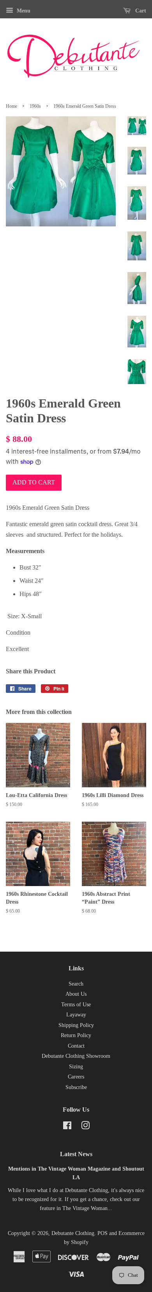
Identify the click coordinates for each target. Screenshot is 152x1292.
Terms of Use (76, 1004)
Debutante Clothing (72, 1233)
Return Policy (76, 1035)
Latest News (76, 1154)
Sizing (76, 1067)
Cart (140, 11)
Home (11, 106)
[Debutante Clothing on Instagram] (85, 1127)
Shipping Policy (76, 1025)
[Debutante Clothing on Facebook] (67, 1127)
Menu (22, 11)
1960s (35, 106)
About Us (76, 994)
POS (102, 1233)
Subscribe (76, 1087)
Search (76, 984)
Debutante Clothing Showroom (76, 1056)
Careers (76, 1077)
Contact (76, 1046)
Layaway (76, 1015)
